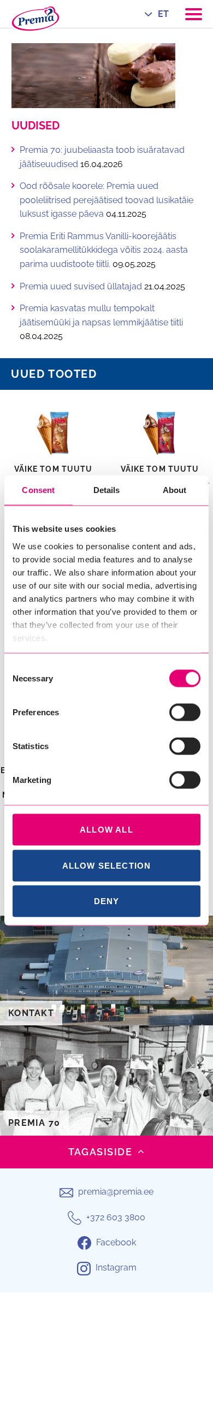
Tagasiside (100, 1151)
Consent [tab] (38, 490)
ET (163, 14)
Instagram (116, 1267)
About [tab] (175, 490)
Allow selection (106, 865)
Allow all (106, 829)
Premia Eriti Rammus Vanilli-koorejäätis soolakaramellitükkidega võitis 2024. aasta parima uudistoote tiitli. (104, 250)
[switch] (184, 712)
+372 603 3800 (115, 1217)
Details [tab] (106, 490)
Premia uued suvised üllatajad (81, 286)
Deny (107, 901)
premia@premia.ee (115, 1191)
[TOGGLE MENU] (193, 14)
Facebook (116, 1242)
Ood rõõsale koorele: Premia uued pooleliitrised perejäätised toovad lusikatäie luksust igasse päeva (106, 200)
